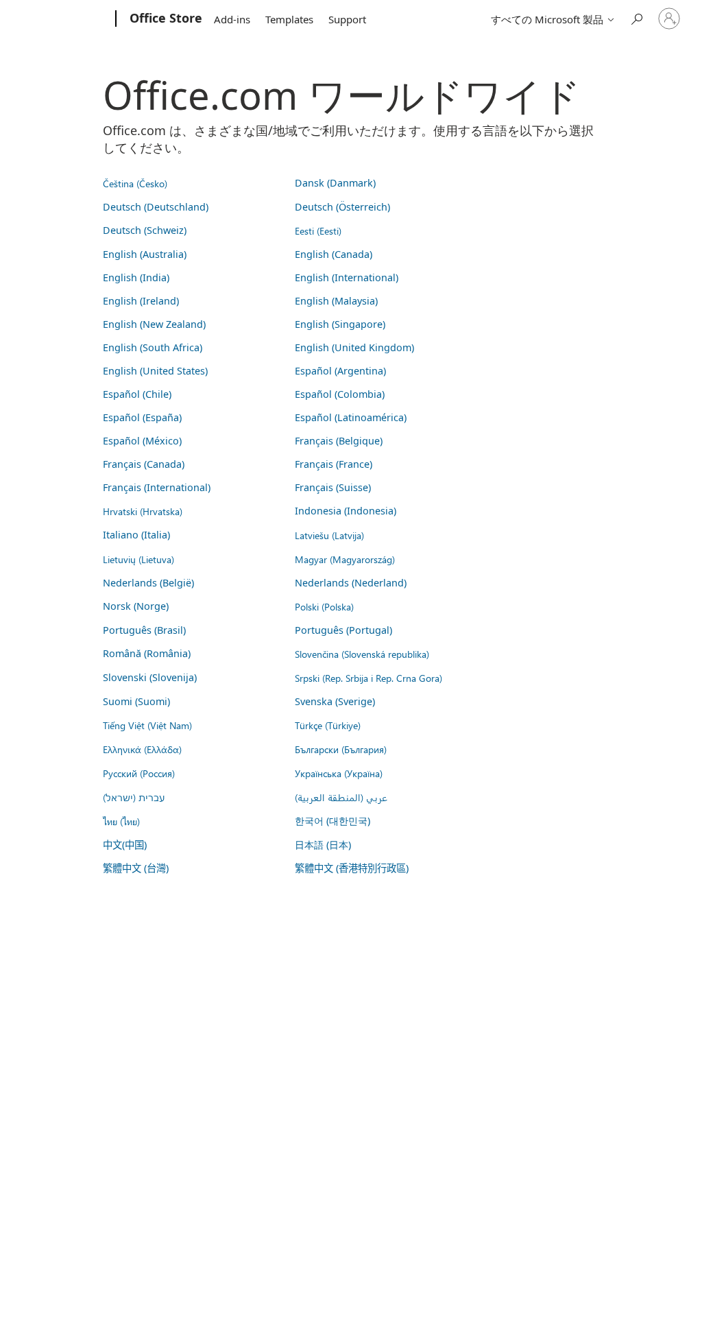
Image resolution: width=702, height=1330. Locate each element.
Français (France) (333, 464)
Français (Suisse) (333, 487)
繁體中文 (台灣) (136, 868)
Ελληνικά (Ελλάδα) (142, 749)
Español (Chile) (137, 394)
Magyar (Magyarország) (345, 559)
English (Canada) (333, 254)
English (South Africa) (152, 347)
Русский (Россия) (139, 773)
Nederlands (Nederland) (351, 582)
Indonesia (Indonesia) (345, 510)
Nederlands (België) (148, 582)
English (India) (136, 277)
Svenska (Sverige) (335, 701)
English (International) (346, 277)
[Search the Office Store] (636, 17)
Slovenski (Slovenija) (150, 677)
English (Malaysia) (336, 300)
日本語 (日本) (323, 844)
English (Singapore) (340, 324)
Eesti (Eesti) (318, 230)
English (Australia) (144, 254)
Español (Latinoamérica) (351, 417)
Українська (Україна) (339, 773)
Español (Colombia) (340, 394)
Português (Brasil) (144, 630)
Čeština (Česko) (135, 183)
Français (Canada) (143, 464)
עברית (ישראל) (134, 797)
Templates (289, 19)
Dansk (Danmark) (335, 182)
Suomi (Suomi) (136, 701)
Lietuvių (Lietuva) (138, 559)
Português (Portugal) (343, 630)
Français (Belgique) (339, 440)
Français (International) (156, 487)
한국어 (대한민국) (332, 820)
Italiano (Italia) (136, 534)
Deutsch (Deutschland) (155, 206)
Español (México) (142, 440)
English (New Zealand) (154, 324)
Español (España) (142, 417)
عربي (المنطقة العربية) (341, 797)
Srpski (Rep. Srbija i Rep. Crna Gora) (368, 678)
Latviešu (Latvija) (329, 535)
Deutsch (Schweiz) (144, 230)
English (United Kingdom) (354, 347)
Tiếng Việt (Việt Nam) (147, 725)
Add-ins (232, 19)
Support (347, 19)
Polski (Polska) (324, 606)
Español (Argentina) (340, 370)
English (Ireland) (141, 300)
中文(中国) (125, 844)
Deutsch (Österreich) (342, 206)
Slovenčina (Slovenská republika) (362, 654)
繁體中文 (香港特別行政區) (352, 868)
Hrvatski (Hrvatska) (142, 511)
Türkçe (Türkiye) (328, 725)
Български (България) (341, 749)
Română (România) (147, 653)
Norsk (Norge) (136, 606)
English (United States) (155, 370)
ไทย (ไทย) (121, 821)
